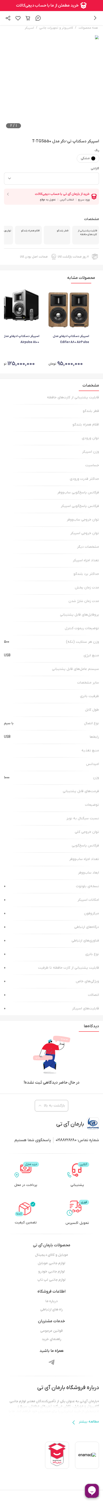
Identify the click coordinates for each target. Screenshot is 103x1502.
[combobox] (51, 179)
